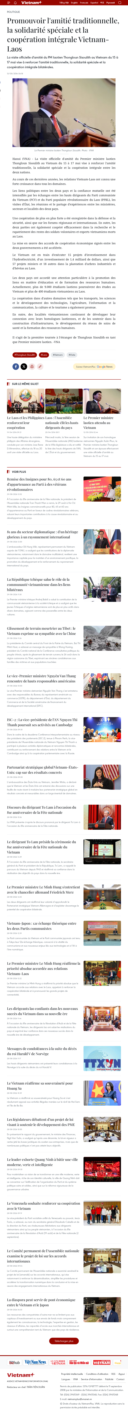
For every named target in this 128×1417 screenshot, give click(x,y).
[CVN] (42, 1362)
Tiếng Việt (64, 2)
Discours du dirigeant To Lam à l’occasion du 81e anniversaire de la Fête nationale (41, 810)
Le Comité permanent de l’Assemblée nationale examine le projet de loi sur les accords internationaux (43, 1255)
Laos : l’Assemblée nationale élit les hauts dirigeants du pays (61, 422)
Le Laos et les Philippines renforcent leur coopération (25, 422)
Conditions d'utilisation (97, 1373)
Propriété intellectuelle (72, 1373)
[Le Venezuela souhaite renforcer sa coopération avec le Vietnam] (102, 1213)
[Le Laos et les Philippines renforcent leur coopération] (25, 401)
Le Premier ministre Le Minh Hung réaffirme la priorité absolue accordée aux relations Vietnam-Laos (43, 968)
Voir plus (19, 472)
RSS (113, 1373)
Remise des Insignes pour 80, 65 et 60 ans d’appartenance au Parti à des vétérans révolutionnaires (39, 484)
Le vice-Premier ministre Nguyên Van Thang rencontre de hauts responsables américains (41, 678)
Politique (13, 12)
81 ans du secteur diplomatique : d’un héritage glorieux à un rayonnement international (42, 534)
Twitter (24, 366)
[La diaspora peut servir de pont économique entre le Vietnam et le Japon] (102, 1309)
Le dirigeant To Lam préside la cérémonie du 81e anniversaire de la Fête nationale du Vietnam (41, 846)
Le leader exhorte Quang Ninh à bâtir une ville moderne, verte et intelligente (42, 1162)
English (74, 2)
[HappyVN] (107, 1362)
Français (84, 2)
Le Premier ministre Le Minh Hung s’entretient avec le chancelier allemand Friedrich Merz (43, 889)
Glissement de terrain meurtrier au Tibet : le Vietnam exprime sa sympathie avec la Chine (41, 631)
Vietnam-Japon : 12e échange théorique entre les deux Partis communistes (41, 926)
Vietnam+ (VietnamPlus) (32, 2)
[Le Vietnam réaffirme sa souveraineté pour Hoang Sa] (102, 1093)
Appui (121, 1373)
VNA (75, 1379)
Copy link (40, 366)
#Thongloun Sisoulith (25, 354)
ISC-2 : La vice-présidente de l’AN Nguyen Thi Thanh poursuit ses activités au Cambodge (42, 722)
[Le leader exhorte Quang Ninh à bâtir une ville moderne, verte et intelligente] (102, 1169)
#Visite (72, 354)
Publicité (109, 1379)
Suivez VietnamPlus (85, 366)
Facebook (15, 366)
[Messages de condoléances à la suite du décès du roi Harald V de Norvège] (102, 1058)
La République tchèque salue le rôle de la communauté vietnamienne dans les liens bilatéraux (38, 584)
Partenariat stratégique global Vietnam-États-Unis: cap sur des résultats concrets (42, 770)
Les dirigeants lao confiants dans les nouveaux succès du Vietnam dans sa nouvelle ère (42, 1011)
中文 (102, 3)
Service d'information (91, 1379)
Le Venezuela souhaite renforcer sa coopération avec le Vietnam (43, 1206)
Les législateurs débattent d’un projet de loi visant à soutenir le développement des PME (41, 1122)
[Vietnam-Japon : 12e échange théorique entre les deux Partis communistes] (102, 933)
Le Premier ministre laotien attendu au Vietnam (98, 422)
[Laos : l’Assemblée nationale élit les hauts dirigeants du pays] (64, 401)
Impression (32, 366)
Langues (66, 1379)
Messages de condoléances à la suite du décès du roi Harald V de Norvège (42, 1051)
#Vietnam (58, 354)
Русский (110, 3)
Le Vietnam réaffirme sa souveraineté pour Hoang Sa (40, 1086)
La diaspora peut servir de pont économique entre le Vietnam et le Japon (41, 1302)
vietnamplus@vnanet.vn (80, 1399)
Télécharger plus (64, 1341)
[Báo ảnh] (86, 1362)
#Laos (44, 354)
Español (94, 2)
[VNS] (19, 1362)
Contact (120, 1379)
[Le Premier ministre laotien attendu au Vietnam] (102, 401)
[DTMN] (63, 1362)
